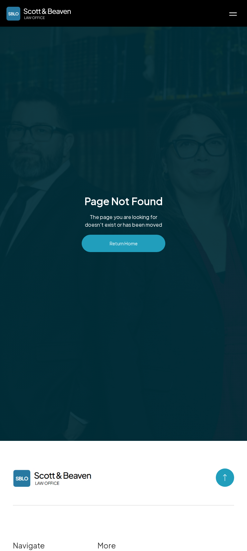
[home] (38, 14)
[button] (233, 13)
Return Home (124, 243)
